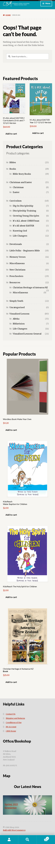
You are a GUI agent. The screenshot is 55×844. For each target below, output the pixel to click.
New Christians (17, 269)
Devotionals (15, 244)
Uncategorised (17, 307)
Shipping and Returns (15, 718)
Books (12, 169)
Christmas (18, 187)
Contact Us (10, 714)
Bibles (12, 162)
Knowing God (20, 230)
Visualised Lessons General (27, 333)
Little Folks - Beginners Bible (24, 250)
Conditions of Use (13, 722)
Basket (42, 837)
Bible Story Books (22, 174)
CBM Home (11, 731)
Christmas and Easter (20, 182)
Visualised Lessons (19, 313)
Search (27, 839)
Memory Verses (17, 257)
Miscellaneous (17, 263)
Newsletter (11, 807)
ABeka (16, 318)
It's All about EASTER (23, 225)
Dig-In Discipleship (23, 205)
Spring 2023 (11, 804)
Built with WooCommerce (14, 830)
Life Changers (20, 235)
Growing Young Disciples (26, 215)
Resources (14, 282)
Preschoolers (16, 276)
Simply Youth (16, 301)
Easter (16, 192)
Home (8, 15)
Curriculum (15, 200)
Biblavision (19, 323)
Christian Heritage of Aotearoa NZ (30, 287)
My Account (11, 727)
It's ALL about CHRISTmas (26, 220)
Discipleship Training (24, 210)
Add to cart (11, 133)
